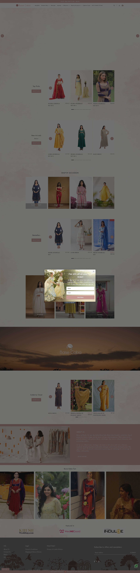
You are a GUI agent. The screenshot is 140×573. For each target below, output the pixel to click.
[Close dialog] (93, 271)
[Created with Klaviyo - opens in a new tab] (70, 302)
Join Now (80, 297)
